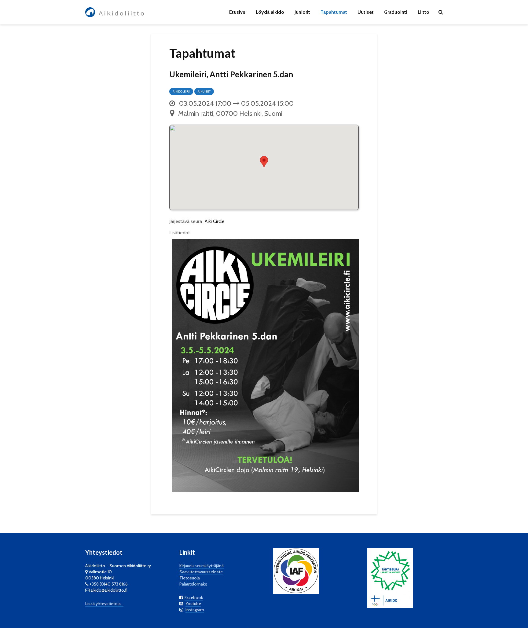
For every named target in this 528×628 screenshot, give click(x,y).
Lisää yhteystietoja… (104, 603)
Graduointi (395, 12)
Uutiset (366, 12)
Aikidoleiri (181, 91)
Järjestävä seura (185, 221)
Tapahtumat (334, 12)
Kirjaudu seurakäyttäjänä (201, 565)
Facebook (194, 597)
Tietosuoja (189, 578)
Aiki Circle (214, 221)
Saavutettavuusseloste (201, 572)
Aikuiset (204, 91)
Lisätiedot (179, 233)
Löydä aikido (270, 12)
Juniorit (302, 12)
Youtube (193, 603)
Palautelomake (193, 584)
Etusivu (237, 12)
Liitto (423, 12)
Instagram (194, 609)
